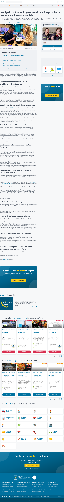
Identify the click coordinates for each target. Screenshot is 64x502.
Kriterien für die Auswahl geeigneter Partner (11, 65)
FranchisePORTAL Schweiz (26, 496)
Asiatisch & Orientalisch (42, 329)
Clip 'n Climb (51, 375)
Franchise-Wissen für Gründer (22, 486)
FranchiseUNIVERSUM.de (44, 496)
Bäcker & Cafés (4, 372)
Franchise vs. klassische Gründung (7, 486)
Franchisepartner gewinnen (52, 486)
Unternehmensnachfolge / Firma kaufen (38, 489)
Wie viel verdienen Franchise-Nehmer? (8, 491)
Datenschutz (35, 500)
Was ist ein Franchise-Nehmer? (37, 488)
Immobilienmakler (28, 329)
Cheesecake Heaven (37, 375)
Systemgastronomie (15, 128)
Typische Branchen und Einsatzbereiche (10, 58)
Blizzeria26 (20, 375)
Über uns (26, 500)
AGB (38, 500)
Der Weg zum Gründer (20, 484)
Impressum (30, 500)
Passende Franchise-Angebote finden (52, 46)
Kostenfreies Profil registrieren (53, 488)
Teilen (36, 22)
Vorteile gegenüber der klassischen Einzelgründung (13, 57)
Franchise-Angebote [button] (41, 1)
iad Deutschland (21, 332)
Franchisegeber (3, 150)
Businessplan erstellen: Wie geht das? (38, 491)
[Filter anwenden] (20, 2)
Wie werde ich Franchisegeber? (53, 484)
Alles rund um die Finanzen (21, 489)
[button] (58, 2)
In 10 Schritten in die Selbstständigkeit (8, 488)
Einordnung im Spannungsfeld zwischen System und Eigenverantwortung (16, 68)
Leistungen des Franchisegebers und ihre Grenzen (11, 60)
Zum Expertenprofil (17, 306)
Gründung (12, 107)
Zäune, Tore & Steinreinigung (10, 329)
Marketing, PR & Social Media (18, 22)
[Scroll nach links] (8, 6)
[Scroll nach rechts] (63, 6)
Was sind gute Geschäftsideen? (37, 484)
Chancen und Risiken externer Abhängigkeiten (12, 67)
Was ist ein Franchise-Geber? (37, 486)
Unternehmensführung (8, 22)
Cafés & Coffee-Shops (12, 372)
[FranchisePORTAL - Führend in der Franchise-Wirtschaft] (2, 2)
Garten (3, 329)
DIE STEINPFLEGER (6, 332)
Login (61, 1)
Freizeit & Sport (51, 372)
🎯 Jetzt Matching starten (18, 280)
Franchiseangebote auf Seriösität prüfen (8, 489)
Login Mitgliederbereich (51, 489)
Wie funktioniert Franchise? (6, 484)
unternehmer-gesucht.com (35, 496)
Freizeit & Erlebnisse (58, 372)
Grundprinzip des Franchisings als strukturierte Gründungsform (14, 55)
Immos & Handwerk (21, 329)
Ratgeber (1, 22)
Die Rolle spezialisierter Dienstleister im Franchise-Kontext (13, 62)
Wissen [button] (47, 1)
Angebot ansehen (8, 351)
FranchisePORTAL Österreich (16, 496)
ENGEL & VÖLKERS (52, 332)
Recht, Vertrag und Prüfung (21, 491)
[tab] (54, 356)
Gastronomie (35, 329)
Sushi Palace (36, 332)
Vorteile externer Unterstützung (9, 63)
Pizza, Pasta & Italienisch (27, 372)
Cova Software (6, 259)
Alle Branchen (14, 1)
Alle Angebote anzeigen (52, 49)
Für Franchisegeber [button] (53, 1)
